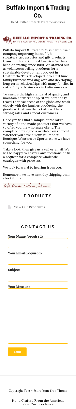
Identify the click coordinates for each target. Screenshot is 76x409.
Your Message (19, 287)
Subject (14, 270)
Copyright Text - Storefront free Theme (38, 391)
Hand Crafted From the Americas (38, 400)
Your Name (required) (25, 236)
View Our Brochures (29, 207)
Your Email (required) (25, 253)
